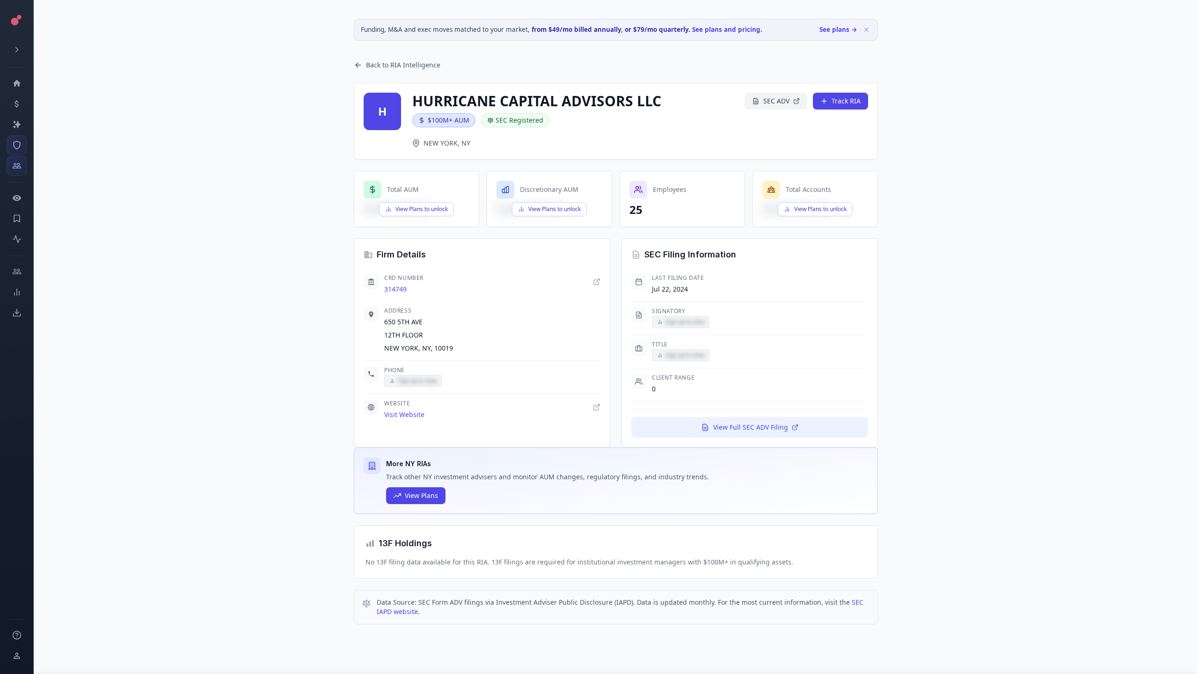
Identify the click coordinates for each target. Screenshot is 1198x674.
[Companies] (17, 124)
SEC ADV (776, 100)
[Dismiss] (866, 29)
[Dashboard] (17, 83)
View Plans (421, 495)
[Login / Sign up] (17, 656)
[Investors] (17, 166)
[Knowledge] (17, 635)
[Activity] (17, 239)
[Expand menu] (17, 49)
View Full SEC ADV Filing (750, 427)
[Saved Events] (17, 218)
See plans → (838, 29)
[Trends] (17, 292)
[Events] (17, 104)
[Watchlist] (17, 198)
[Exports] (17, 312)
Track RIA (846, 100)
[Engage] (17, 271)
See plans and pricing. (727, 29)
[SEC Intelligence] (17, 145)
